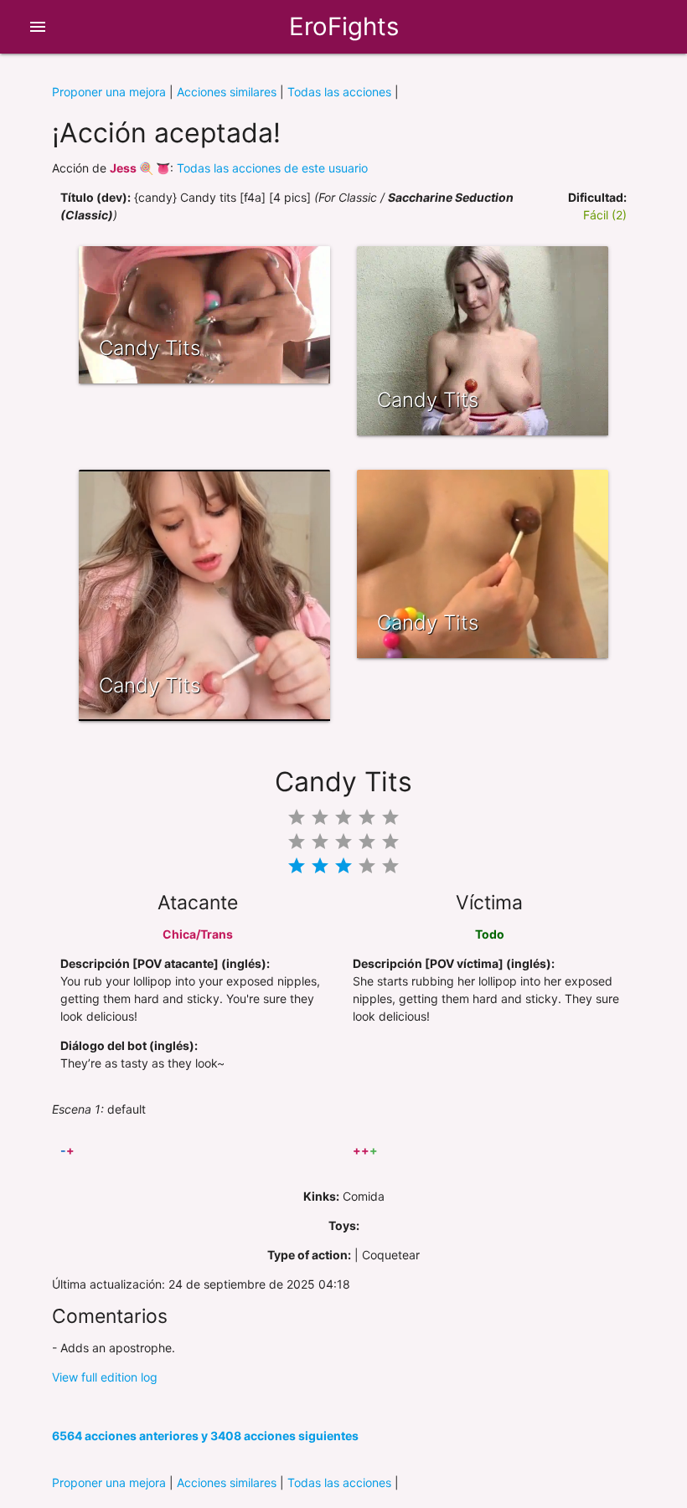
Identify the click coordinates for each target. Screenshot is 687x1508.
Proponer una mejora (109, 92)
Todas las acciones (339, 92)
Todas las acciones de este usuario (272, 168)
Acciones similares (226, 92)
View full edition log (105, 1377)
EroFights (344, 26)
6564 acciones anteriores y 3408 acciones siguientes (205, 1435)
